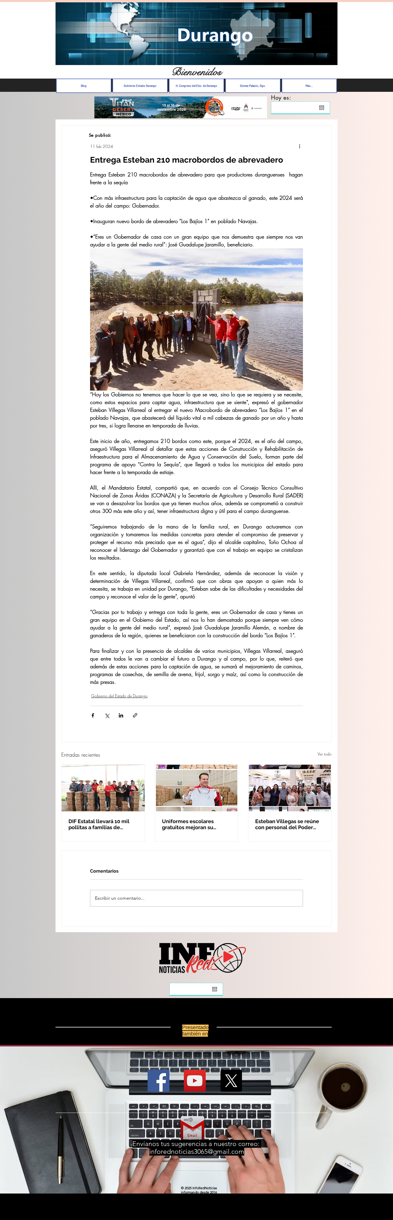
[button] (330, 59)
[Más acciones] (299, 146)
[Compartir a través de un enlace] (135, 715)
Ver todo (325, 754)
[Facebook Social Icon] (158, 1081)
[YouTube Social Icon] (195, 1081)
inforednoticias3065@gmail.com (196, 1152)
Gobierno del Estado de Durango (119, 695)
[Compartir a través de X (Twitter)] (107, 715)
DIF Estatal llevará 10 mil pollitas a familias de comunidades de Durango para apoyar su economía (100, 824)
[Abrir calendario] (321, 107)
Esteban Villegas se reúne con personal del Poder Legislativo (287, 824)
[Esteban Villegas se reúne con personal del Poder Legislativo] (289, 788)
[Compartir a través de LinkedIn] (121, 715)
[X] (231, 1081)
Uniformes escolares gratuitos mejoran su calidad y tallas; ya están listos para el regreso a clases (192, 824)
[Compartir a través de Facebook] (93, 715)
